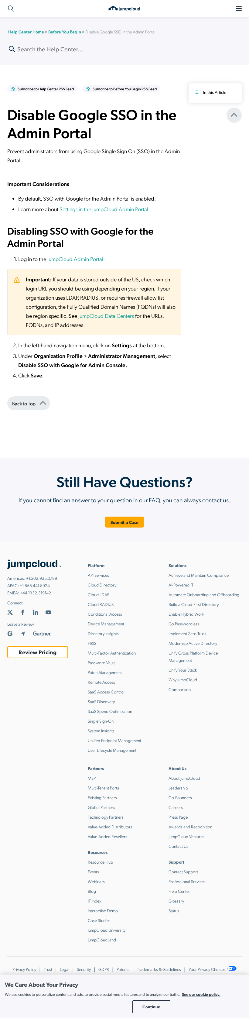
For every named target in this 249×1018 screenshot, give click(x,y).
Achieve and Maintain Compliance (199, 575)
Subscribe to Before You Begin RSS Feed (125, 88)
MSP (92, 778)
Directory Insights (103, 633)
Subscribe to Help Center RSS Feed (46, 88)
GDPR (103, 969)
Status (174, 910)
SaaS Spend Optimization (110, 711)
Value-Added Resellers (107, 836)
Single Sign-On (101, 721)
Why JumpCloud (183, 679)
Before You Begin (64, 31)
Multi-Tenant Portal (104, 787)
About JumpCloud (184, 778)
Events (93, 871)
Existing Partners (102, 797)
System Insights (101, 730)
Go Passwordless (184, 623)
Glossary (176, 900)
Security (84, 969)
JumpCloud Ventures (186, 836)
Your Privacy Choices (208, 969)
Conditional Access (105, 614)
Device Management (106, 623)
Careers (176, 807)
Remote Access (101, 682)
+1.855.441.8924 (35, 585)
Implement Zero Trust (187, 633)
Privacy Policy (24, 969)
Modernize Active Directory (193, 643)
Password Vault (101, 662)
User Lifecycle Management (112, 750)
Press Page (178, 817)
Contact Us (178, 846)
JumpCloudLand (102, 939)
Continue (151, 1006)
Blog (92, 891)
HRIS (92, 643)
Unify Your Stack (183, 669)
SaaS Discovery (101, 701)
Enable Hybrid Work (186, 614)
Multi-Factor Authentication (112, 652)
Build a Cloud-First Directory (194, 604)
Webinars (96, 881)
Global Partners (101, 807)
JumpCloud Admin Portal (75, 258)
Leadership (178, 787)
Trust (48, 969)
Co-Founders (180, 797)
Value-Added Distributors (110, 826)
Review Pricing (37, 651)
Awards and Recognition (190, 826)
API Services (98, 575)
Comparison (180, 689)
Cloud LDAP (98, 594)
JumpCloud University (106, 930)
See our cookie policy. (201, 994)
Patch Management (105, 672)
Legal (64, 969)
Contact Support (183, 871)
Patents (123, 969)
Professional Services (187, 881)
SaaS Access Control (106, 691)
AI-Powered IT (181, 584)
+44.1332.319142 (35, 592)
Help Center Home (26, 31)
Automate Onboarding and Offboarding (204, 594)
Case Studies (99, 920)
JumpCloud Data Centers (106, 315)
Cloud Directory (102, 584)
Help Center (179, 891)
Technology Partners (106, 817)
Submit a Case (125, 522)
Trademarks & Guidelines (159, 969)
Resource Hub (100, 862)
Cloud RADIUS (101, 604)
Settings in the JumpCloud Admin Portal (104, 208)
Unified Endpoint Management (114, 740)
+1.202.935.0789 (41, 578)
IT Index (94, 900)
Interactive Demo (103, 910)
